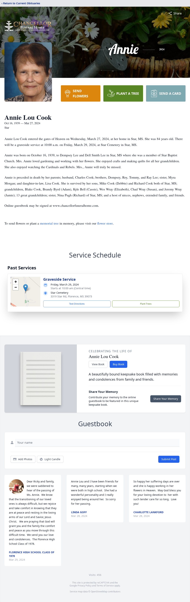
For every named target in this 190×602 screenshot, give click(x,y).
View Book (98, 364)
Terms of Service (105, 585)
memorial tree (49, 223)
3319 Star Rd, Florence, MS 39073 (71, 296)
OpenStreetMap (99, 591)
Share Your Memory (165, 398)
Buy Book (118, 364)
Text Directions (77, 303)
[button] (25, 288)
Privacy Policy (84, 585)
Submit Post (168, 459)
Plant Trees (146, 303)
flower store (105, 223)
